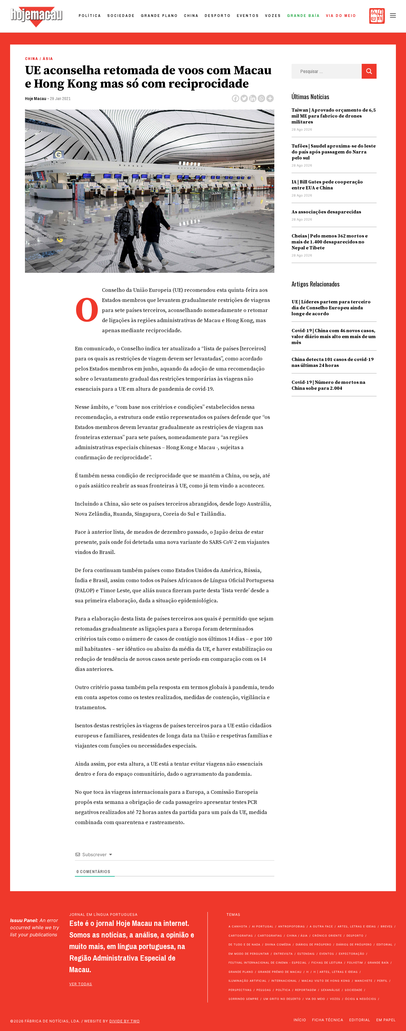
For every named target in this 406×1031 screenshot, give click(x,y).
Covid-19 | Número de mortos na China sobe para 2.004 (328, 385)
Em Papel (386, 1020)
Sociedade (121, 15)
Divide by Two (124, 1021)
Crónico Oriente (327, 935)
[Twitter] (244, 98)
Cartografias (241, 935)
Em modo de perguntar (249, 953)
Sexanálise (330, 990)
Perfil (382, 980)
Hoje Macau (35, 98)
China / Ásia (39, 58)
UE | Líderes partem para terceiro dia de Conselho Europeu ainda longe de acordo (331, 308)
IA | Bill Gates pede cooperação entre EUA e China (327, 185)
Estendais (306, 953)
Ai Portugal (262, 926)
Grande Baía (303, 15)
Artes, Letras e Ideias (357, 926)
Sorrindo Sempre (244, 998)
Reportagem (305, 990)
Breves (387, 926)
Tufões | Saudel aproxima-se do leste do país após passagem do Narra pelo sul (334, 152)
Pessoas (263, 990)
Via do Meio (341, 15)
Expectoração (351, 953)
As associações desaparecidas (326, 212)
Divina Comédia (278, 944)
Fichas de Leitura (326, 962)
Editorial (385, 944)
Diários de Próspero (313, 944)
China (191, 15)
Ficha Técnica (327, 1020)
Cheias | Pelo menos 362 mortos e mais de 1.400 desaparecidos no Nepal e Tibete (330, 242)
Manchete (363, 980)
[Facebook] (235, 98)
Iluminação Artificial (248, 980)
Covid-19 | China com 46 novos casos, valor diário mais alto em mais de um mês (334, 337)
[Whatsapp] (261, 98)
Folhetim (355, 962)
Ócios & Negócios (360, 998)
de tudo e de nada (244, 944)
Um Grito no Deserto (282, 998)
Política (90, 15)
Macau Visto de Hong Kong (326, 980)
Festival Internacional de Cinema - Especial (268, 962)
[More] (270, 98)
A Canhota (238, 926)
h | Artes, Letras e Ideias (336, 971)
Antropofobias (291, 926)
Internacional (284, 980)
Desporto (218, 15)
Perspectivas (240, 990)
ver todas (80, 984)
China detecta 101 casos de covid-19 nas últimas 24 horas (333, 362)
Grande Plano (159, 15)
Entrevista (283, 953)
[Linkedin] (252, 98)
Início (300, 1020)
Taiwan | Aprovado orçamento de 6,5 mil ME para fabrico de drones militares (334, 116)
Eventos (248, 15)
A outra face (321, 926)
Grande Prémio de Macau (280, 971)
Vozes (273, 15)
